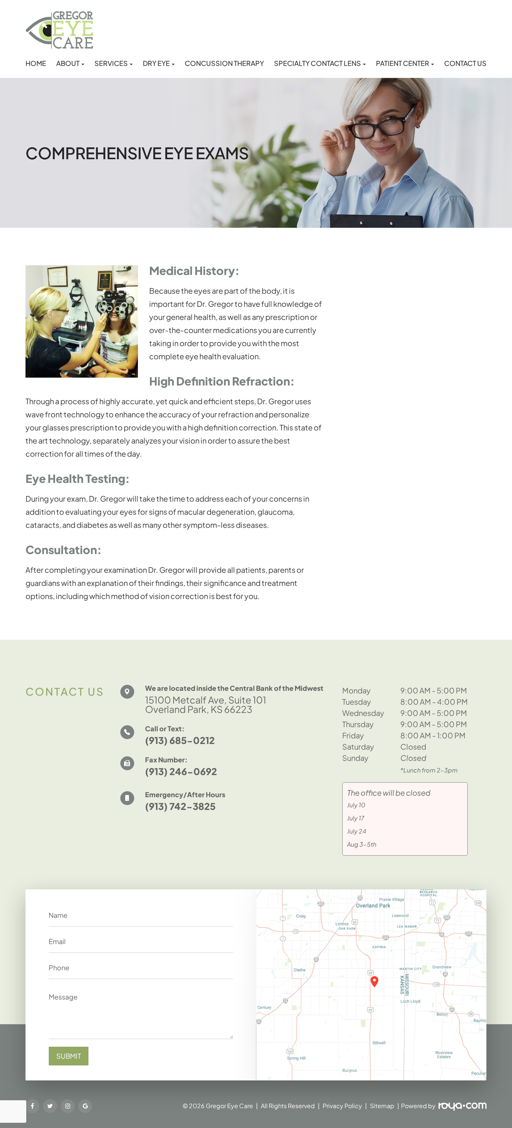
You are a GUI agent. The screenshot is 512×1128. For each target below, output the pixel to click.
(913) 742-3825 (180, 806)
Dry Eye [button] (156, 63)
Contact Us (465, 63)
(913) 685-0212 (180, 740)
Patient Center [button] (402, 63)
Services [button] (111, 63)
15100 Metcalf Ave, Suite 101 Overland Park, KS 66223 (205, 704)
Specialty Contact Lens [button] (317, 63)
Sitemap (382, 1106)
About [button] (67, 63)
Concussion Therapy (224, 63)
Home (35, 63)
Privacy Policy (342, 1106)
